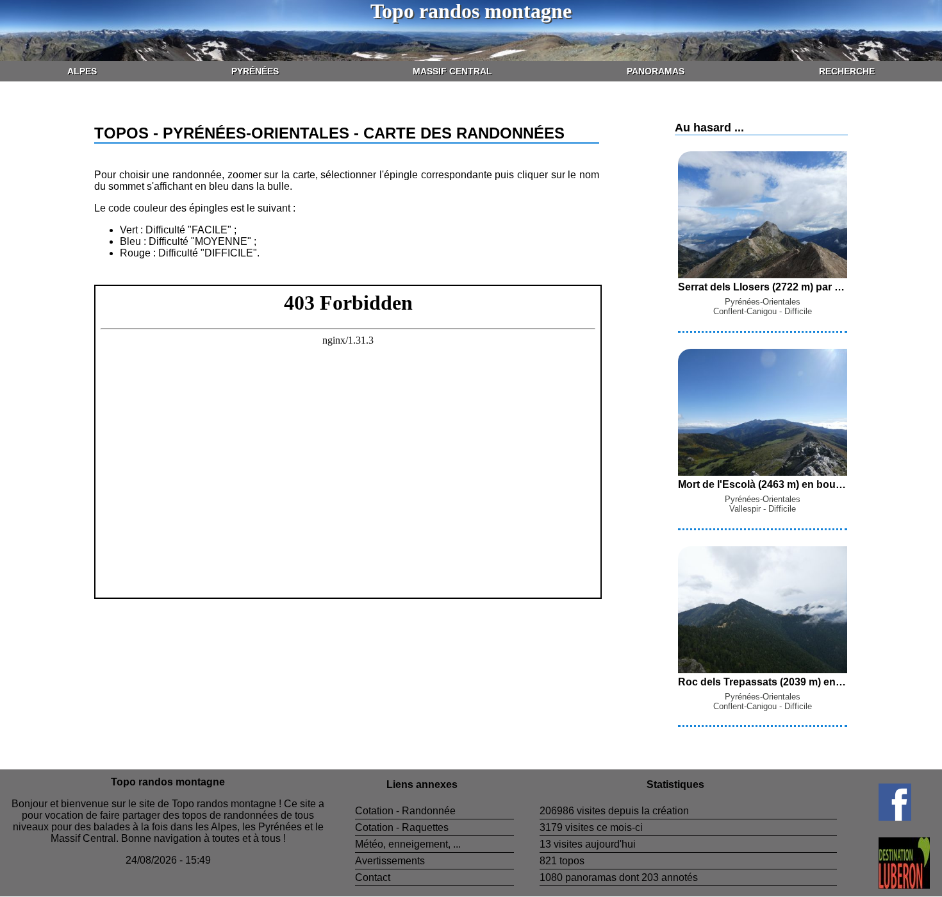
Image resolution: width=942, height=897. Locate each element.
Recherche (847, 71)
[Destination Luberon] (883, 885)
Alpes (82, 71)
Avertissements (390, 860)
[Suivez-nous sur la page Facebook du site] (874, 817)
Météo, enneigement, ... (408, 844)
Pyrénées (255, 71)
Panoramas (655, 71)
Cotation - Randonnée (405, 810)
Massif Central (452, 71)
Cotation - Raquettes (402, 827)
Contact (372, 877)
